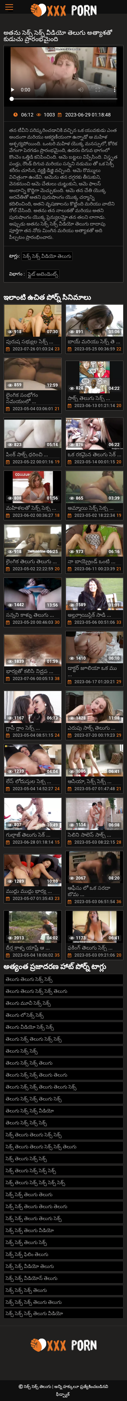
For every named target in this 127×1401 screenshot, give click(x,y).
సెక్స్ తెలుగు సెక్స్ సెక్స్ (26, 1158)
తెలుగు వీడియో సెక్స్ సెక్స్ (30, 1027)
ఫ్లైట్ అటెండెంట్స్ (43, 274)
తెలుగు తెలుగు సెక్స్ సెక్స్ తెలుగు (36, 991)
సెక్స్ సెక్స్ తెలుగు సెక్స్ (26, 1242)
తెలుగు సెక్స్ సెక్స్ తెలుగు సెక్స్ (34, 1099)
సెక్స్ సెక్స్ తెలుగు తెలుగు (29, 1194)
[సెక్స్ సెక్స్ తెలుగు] (63, 16)
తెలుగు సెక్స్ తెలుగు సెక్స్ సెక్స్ (34, 1039)
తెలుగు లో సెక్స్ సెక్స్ (25, 1015)
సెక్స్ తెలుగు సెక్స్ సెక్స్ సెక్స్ (31, 1170)
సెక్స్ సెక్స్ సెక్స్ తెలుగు (26, 1290)
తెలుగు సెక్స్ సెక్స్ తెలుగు (29, 1063)
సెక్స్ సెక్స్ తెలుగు (38, 1386)
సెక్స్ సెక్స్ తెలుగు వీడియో (30, 1230)
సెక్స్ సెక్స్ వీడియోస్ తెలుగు (32, 1278)
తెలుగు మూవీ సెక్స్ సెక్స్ (28, 1003)
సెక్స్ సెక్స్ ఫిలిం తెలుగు (27, 1254)
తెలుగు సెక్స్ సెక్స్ (22, 1051)
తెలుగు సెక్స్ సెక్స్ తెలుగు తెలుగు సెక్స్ (41, 1087)
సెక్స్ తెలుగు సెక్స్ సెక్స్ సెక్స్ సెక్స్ (35, 1182)
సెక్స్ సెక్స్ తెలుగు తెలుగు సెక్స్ (34, 1218)
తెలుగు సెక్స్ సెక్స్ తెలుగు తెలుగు (36, 1075)
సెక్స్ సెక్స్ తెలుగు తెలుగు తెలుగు (36, 1206)
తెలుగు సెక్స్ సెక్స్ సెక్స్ (26, 1123)
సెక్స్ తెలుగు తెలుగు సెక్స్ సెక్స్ (34, 1134)
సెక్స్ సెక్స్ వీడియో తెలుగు (47, 256)
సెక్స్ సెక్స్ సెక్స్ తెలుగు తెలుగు (34, 1302)
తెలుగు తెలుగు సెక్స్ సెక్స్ (29, 979)
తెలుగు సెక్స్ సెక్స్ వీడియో (30, 1111)
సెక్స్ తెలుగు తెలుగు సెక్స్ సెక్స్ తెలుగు (41, 1146)
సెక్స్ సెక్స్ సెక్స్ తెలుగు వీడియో (34, 1313)
